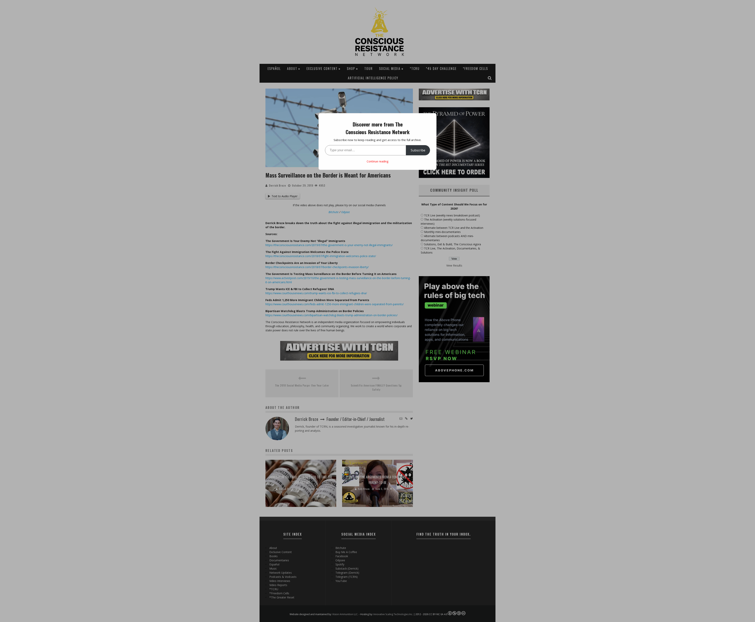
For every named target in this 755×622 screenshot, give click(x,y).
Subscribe (418, 150)
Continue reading (377, 161)
